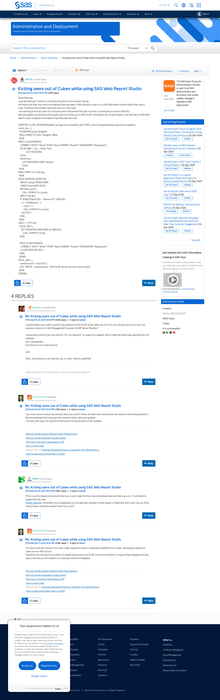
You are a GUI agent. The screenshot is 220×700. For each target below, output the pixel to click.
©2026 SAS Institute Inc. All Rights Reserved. (105, 690)
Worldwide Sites (184, 5)
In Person (169, 155)
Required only (49, 665)
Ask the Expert (171, 139)
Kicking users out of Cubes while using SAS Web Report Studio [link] (93, 57)
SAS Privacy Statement (53, 643)
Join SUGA (169, 110)
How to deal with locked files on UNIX (45, 453)
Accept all (27, 665)
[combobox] (84, 48)
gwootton (37, 307)
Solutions (132, 14)
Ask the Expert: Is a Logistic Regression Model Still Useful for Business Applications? (180, 178)
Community (19, 14)
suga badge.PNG (168, 97)
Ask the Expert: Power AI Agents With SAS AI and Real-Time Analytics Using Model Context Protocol (183, 132)
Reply (150, 283)
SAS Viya (90, 14)
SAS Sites (199, 5)
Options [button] (22, 70)
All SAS (163, 5)
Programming (53, 14)
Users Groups (185, 155)
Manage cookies (39, 676)
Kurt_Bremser (39, 396)
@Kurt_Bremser (34, 502)
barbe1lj (29, 79)
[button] (14, 89)
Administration (111, 14)
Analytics (73, 14)
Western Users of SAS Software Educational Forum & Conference (180, 147)
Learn (36, 14)
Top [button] (19, 619)
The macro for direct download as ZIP (45, 442)
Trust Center (74, 690)
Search (176, 5)
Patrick (35, 478)
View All (196, 240)
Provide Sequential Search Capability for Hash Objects (70, 449)
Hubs (147, 14)
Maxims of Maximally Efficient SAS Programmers (51, 433)
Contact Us (191, 5)
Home (13, 57)
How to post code (35, 445)
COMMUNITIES (46, 5)
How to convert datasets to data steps (46, 438)
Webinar (187, 139)
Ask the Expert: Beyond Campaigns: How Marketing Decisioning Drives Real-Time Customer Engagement (181, 221)
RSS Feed (84, 70)
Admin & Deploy (49, 57)
